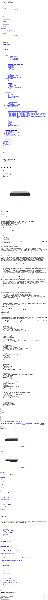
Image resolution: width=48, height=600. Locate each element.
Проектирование (9, 137)
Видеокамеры (11, 65)
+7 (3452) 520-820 (6, 24)
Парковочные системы (13, 75)
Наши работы (6, 143)
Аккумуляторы (11, 66)
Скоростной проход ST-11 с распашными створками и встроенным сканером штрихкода (27, 114)
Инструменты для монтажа (14, 73)
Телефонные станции (12, 56)
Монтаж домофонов (10, 131)
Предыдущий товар (4, 499)
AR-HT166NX (2, 477)
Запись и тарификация (13, 59)
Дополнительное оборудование (14, 87)
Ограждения (10, 86)
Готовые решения (6, 144)
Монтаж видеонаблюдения (11, 130)
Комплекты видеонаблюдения (14, 71)
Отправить (3, 428)
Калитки (10, 83)
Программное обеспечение (11, 106)
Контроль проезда (9, 74)
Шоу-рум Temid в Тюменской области (7, 553)
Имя (1, 407)
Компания (5, 170)
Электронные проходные (13, 90)
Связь (7, 55)
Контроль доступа (9, 78)
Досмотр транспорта (12, 102)
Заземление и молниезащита (12, 105)
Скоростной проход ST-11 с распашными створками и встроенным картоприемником (26, 113)
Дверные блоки (11, 97)
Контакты (5, 145)
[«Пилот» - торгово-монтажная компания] (10, 14)
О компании (5, 529)
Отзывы (4, 531)
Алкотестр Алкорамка (12, 89)
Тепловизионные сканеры (13, 101)
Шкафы (7, 108)
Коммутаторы (11, 68)
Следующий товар (4, 506)
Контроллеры (11, 80)
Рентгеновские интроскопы (14, 104)
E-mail (1, 410)
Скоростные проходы (10, 109)
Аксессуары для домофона (13, 96)
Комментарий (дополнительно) (7, 596)
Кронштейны (11, 69)
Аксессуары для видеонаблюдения (15, 64)
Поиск (5, 8)
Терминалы (10, 57)
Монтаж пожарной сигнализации (13, 132)
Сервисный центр (7, 141)
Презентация (5, 26)
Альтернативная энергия (13, 61)
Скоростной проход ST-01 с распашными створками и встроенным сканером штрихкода (27, 117)
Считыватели (11, 81)
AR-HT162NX (2, 484)
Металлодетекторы (12, 99)
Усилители (10, 124)
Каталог (4, 54)
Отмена (7, 597)
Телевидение (8, 120)
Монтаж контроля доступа (11, 134)
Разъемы (10, 127)
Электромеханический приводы (15, 77)
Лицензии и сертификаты (8, 530)
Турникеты (10, 84)
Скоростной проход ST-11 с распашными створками (19, 115)
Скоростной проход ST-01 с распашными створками (19, 118)
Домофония (8, 92)
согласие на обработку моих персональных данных (21, 423)
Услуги (4, 128)
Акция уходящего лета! (4, 546)
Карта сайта (5, 583)
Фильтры (10, 122)
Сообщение (2, 415)
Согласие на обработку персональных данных (13, 584)
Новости (5, 142)
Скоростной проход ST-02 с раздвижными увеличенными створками (22, 111)
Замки (9, 88)
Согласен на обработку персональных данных (12, 421)
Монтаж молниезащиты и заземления (14, 135)
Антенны (10, 121)
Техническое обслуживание (11, 140)
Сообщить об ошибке (5, 598)
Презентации (6, 51)
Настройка (8, 139)
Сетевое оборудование (13, 58)
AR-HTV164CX (2, 469)
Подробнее (2, 524)
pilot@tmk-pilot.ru (6, 19)
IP (8, 95)
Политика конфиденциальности (10, 582)
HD (9, 93)
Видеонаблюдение (9, 60)
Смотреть (22, 446)
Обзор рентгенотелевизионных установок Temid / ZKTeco (11, 560)
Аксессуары (10, 103)
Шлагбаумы (10, 76)
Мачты (9, 123)
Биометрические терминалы (14, 79)
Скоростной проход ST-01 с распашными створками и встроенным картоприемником (26, 116)
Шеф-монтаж (8, 136)
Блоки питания (11, 67)
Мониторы (10, 70)
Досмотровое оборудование (11, 98)
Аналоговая (10, 94)
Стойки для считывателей (13, 85)
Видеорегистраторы (12, 62)
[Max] (4, 152)
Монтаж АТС (8, 133)
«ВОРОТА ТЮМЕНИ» (8, 532)
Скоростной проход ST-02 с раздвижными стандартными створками (22, 112)
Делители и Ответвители (13, 125)
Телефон (2, 412)
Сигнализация (9, 107)
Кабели (9, 126)
